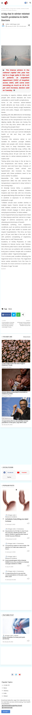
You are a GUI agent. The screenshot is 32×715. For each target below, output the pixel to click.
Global (5, 696)
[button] (30, 3)
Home (3, 8)
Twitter (14, 315)
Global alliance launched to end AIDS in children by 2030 (14, 393)
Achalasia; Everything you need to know (16, 520)
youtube (24, 472)
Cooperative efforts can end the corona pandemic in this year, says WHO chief (15, 421)
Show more (26, 337)
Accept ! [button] (5, 711)
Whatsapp (18, 315)
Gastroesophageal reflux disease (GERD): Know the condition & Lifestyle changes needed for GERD (17, 562)
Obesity (6, 691)
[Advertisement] (16, 597)
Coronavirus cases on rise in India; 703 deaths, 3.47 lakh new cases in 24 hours (17, 547)
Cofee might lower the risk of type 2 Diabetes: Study (13, 364)
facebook (10, 472)
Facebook (7, 315)
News (7, 8)
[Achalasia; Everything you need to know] (16, 500)
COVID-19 (6, 685)
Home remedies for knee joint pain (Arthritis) (14, 638)
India (5, 693)
